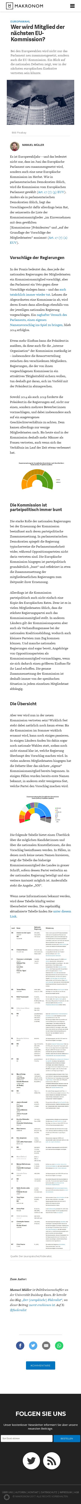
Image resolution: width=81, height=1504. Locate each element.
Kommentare (40, 1365)
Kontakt (33, 1492)
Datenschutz (49, 1492)
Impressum (66, 1492)
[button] (7, 1497)
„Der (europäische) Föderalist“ (42, 1300)
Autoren (20, 1492)
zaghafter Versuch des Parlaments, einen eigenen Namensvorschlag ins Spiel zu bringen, (38, 319)
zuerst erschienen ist (42, 1305)
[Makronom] (23, 7)
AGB (76, 1492)
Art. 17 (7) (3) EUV (51, 192)
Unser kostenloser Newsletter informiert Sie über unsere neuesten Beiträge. (40, 1426)
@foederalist (18, 1310)
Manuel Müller (33, 145)
